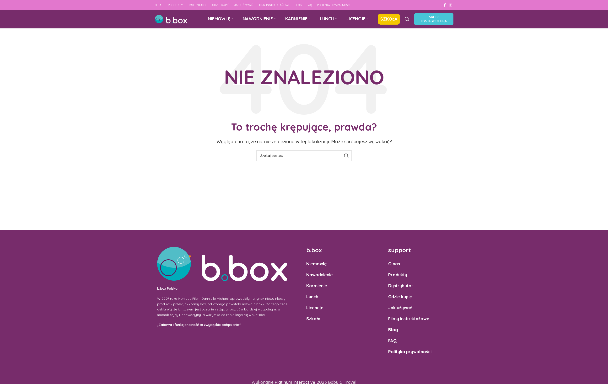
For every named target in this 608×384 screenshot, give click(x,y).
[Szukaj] (407, 19)
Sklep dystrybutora (434, 19)
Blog (393, 329)
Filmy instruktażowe (408, 318)
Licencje (314, 307)
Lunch (312, 296)
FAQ (392, 340)
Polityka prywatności (409, 351)
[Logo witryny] (171, 18)
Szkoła (313, 318)
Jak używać (400, 307)
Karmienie (316, 285)
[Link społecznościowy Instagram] (450, 5)
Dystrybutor (400, 285)
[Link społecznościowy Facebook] (445, 5)
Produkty (397, 274)
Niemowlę (316, 264)
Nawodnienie (319, 274)
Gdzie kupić (400, 296)
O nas (394, 264)
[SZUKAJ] (346, 155)
